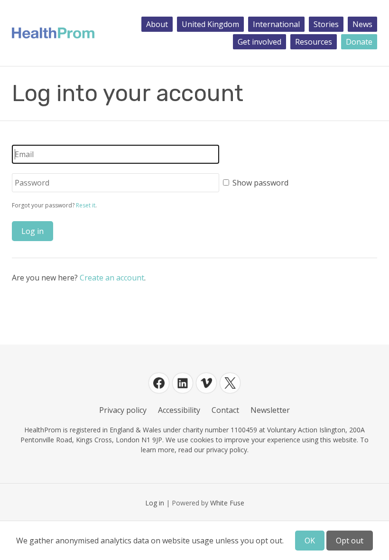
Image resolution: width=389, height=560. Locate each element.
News (362, 24)
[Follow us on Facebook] (159, 383)
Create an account (112, 277)
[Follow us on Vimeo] (206, 383)
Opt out (349, 540)
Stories (326, 24)
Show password (260, 182)
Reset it (85, 205)
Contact (225, 410)
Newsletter (270, 410)
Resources (313, 42)
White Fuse (227, 502)
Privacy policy (123, 410)
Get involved (259, 42)
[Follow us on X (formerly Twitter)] (230, 383)
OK (310, 540)
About (157, 24)
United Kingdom (210, 24)
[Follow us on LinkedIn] (183, 383)
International (276, 24)
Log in (154, 502)
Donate (359, 42)
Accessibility (179, 410)
